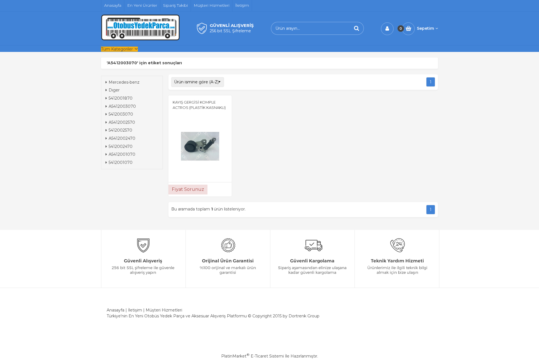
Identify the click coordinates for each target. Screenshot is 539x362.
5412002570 (120, 130)
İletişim (135, 310)
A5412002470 (122, 138)
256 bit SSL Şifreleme (230, 30)
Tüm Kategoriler (117, 49)
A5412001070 (122, 154)
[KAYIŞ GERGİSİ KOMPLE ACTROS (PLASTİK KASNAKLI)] (200, 147)
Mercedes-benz (124, 82)
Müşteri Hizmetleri (164, 310)
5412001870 (121, 98)
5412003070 (121, 114)
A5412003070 (122, 106)
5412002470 (121, 146)
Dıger (114, 90)
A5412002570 (122, 122)
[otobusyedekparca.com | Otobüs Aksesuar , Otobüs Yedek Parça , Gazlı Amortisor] (140, 39)
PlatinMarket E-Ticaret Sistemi (252, 356)
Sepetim (425, 28)
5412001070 (121, 162)
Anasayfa (115, 310)
